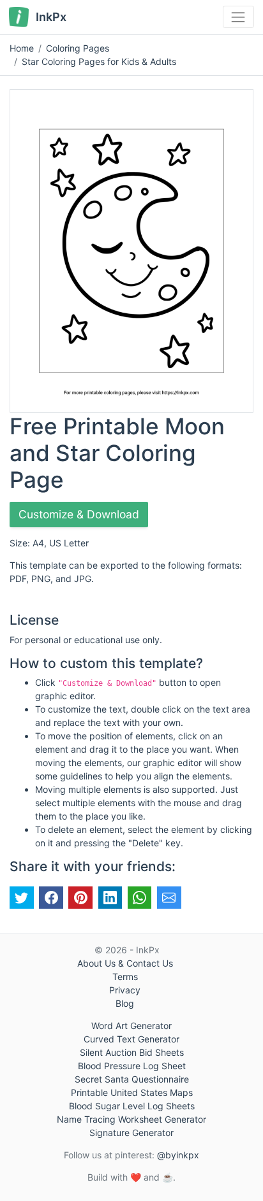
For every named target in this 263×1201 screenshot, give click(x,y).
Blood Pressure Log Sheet (132, 1065)
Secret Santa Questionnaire (132, 1079)
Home (22, 48)
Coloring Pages (77, 48)
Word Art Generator (131, 1025)
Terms (125, 976)
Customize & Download (79, 514)
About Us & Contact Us (125, 963)
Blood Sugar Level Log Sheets (132, 1105)
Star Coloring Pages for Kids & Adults (99, 61)
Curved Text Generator (131, 1039)
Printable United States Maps (132, 1092)
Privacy (124, 989)
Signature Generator (131, 1132)
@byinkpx (178, 1154)
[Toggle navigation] (238, 17)
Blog (125, 1003)
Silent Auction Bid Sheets (132, 1052)
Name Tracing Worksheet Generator (131, 1119)
